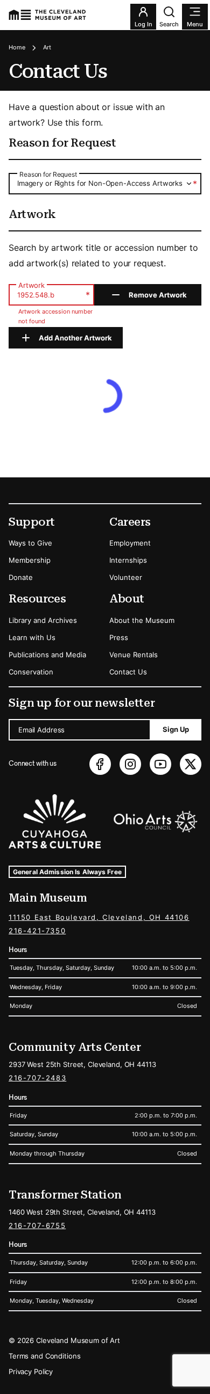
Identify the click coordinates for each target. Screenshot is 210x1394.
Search (169, 24)
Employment (130, 543)
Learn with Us (32, 637)
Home (17, 47)
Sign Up (176, 729)
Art (47, 47)
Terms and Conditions (44, 1356)
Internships (128, 560)
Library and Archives (43, 620)
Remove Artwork (158, 295)
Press (118, 637)
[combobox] (105, 183)
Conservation (31, 671)
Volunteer (125, 577)
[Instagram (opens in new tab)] (130, 764)
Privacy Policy (31, 1371)
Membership (30, 560)
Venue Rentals (133, 654)
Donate (21, 577)
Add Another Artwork (75, 337)
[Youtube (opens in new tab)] (160, 764)
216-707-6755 (37, 1225)
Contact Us (128, 671)
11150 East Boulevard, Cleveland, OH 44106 (99, 917)
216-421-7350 (37, 930)
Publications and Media (47, 654)
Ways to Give (30, 543)
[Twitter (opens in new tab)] (190, 764)
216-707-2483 (37, 1077)
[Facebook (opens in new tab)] (100, 764)
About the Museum (141, 620)
